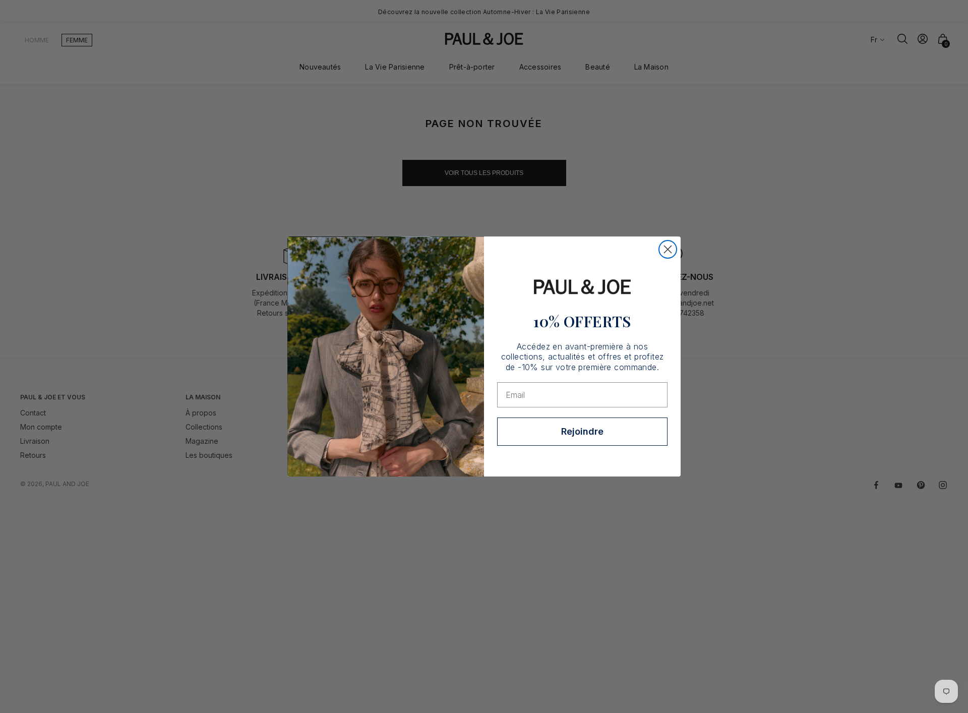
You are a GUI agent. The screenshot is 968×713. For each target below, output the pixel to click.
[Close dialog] (668, 249)
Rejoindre (582, 431)
